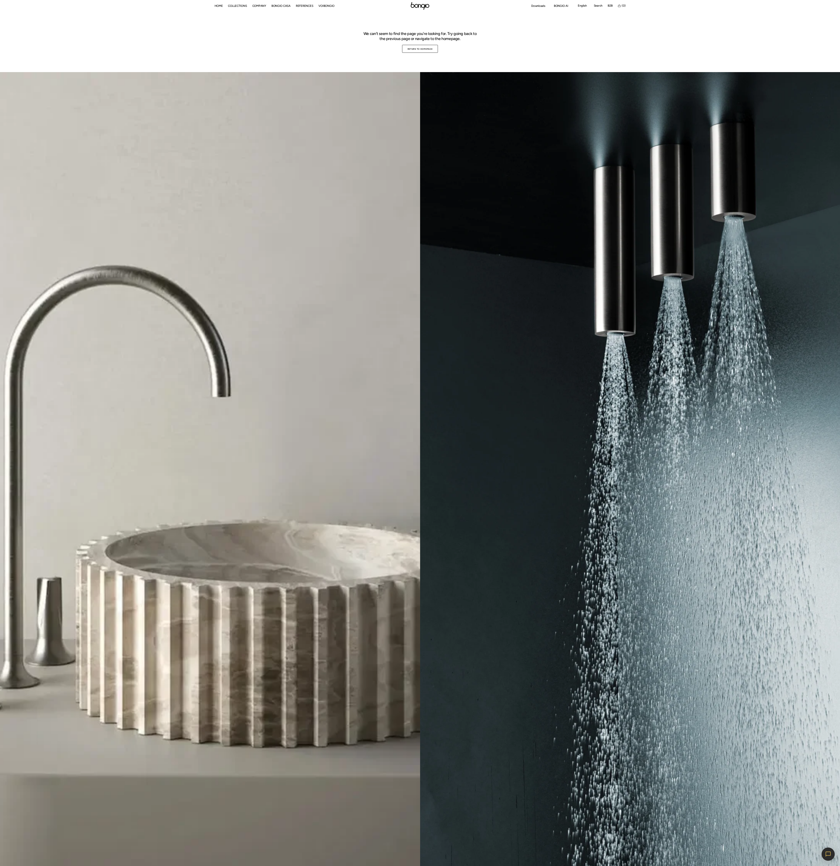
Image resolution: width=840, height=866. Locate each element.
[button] (582, 6)
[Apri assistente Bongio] (828, 854)
